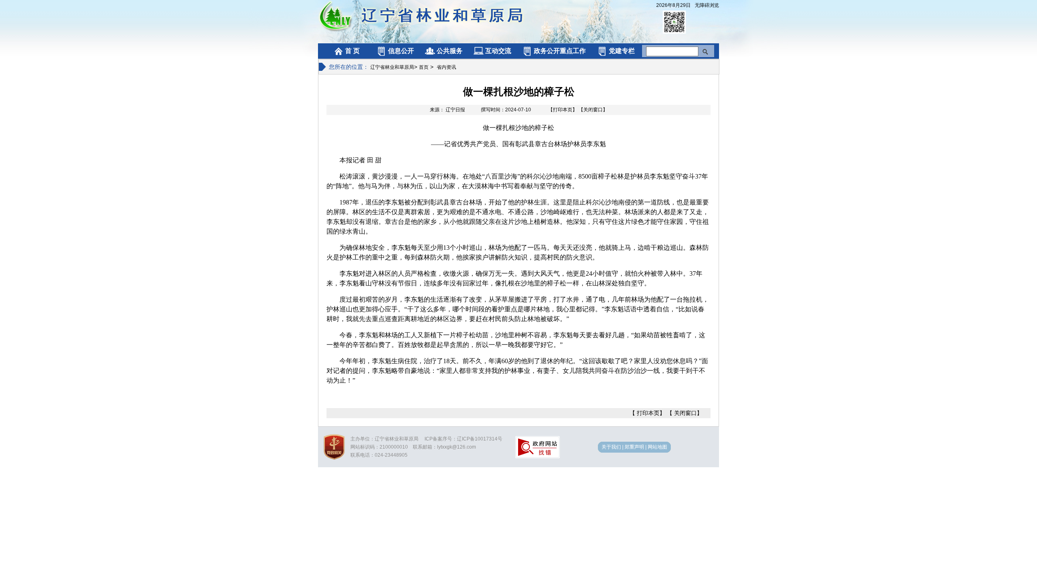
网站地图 (657, 447)
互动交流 (498, 50)
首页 (424, 67)
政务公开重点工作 (560, 50)
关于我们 (611, 447)
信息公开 (401, 50)
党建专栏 (622, 50)
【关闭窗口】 (593, 110)
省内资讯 (446, 67)
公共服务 (450, 50)
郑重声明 (634, 447)
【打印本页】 (562, 110)
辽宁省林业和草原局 (392, 67)
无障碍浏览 (707, 5)
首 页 (352, 50)
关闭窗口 (685, 413)
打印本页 (648, 413)
